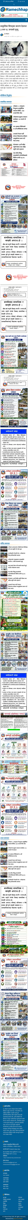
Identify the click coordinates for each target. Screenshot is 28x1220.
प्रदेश (19, 1209)
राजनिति (5, 1201)
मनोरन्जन (5, 1209)
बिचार (4, 1207)
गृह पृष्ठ (4, 1197)
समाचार (20, 1197)
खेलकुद (5, 1205)
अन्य (4, 1211)
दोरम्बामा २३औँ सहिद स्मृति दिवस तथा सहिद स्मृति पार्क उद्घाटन (19, 147)
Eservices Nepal (18, 1219)
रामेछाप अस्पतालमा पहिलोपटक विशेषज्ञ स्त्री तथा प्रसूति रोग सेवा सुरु (17, 548)
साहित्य (20, 1205)
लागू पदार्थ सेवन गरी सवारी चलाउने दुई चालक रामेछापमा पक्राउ (17, 567)
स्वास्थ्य (20, 1201)
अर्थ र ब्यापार (21, 1199)
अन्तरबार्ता (20, 1207)
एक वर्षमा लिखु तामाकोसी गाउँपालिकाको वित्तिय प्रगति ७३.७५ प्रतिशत (20, 156)
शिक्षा (4, 1203)
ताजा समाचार (4, 838)
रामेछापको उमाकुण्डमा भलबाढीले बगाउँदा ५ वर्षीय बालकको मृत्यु (16, 560)
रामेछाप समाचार (7, 1199)
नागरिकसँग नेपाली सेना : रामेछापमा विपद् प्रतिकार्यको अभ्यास (16, 554)
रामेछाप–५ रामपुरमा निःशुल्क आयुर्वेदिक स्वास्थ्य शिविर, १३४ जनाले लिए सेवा (18, 109)
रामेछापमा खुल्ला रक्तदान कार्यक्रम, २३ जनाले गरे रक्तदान (20, 119)
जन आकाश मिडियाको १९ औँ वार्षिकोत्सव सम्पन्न (20, 127)
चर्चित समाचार (5, 543)
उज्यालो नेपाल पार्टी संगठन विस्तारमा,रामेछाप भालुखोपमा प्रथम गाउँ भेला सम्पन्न (20, 137)
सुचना (19, 1203)
